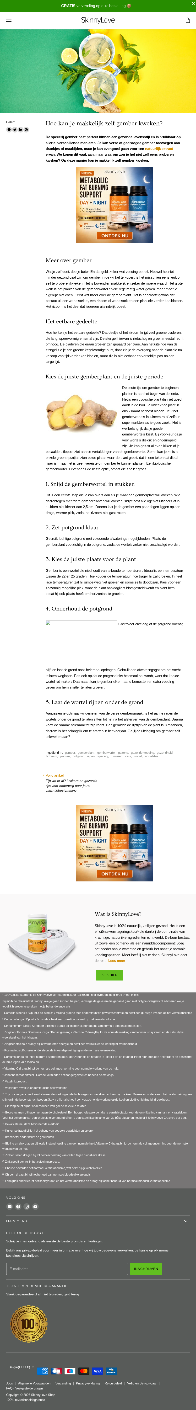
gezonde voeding (142, 752)
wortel (138, 756)
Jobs (9, 1383)
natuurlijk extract (159, 149)
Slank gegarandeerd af (23, 1294)
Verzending (63, 1383)
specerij (102, 756)
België (19, 1367)
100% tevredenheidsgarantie (25, 1400)
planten (65, 756)
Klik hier (110, 975)
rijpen (91, 756)
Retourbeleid (113, 1383)
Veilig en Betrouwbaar (142, 1383)
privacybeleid (32, 1250)
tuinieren (116, 756)
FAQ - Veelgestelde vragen (24, 1388)
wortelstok (151, 756)
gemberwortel (106, 752)
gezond (123, 752)
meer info (130, 995)
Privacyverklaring (88, 1383)
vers (128, 756)
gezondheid (164, 752)
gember (70, 752)
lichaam (51, 756)
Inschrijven (146, 1269)
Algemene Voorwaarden (34, 1383)
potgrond (78, 756)
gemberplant (86, 752)
